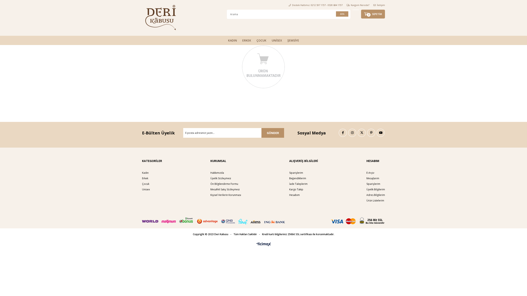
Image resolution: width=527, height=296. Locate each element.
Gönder (273, 133)
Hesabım (294, 195)
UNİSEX (277, 40)
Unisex (146, 189)
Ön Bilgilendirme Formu (224, 184)
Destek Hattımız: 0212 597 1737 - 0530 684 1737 (317, 5)
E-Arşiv (370, 173)
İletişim (381, 5)
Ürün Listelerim (375, 200)
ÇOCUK (261, 40)
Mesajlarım (372, 178)
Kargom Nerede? (360, 5)
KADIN (232, 40)
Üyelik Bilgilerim (375, 189)
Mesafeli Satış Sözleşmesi (225, 189)
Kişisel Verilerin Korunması (225, 195)
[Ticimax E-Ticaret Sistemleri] (263, 244)
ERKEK (246, 40)
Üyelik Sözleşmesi (220, 178)
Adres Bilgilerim (375, 195)
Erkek (145, 178)
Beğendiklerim (297, 178)
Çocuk (145, 184)
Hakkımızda (217, 173)
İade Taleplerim (298, 184)
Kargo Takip (296, 189)
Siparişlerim (296, 173)
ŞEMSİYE (293, 40)
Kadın (145, 173)
